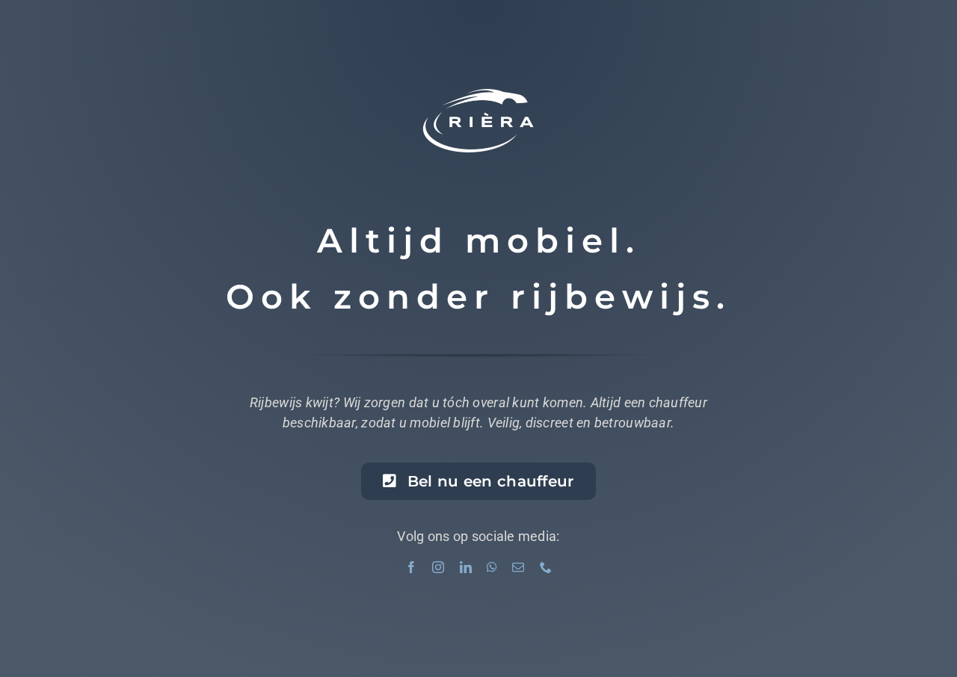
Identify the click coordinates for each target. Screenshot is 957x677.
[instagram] (438, 567)
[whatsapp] (492, 567)
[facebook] (411, 567)
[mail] (518, 567)
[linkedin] (466, 567)
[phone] (546, 567)
